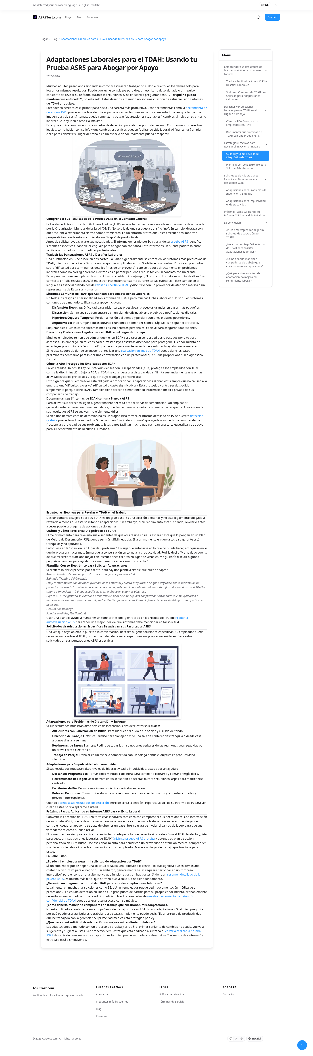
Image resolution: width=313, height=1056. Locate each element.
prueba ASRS (179, 242)
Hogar (69, 17)
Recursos (92, 17)
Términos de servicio (171, 1001)
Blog (79, 17)
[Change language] (258, 17)
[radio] (230, 1038)
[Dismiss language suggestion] (276, 5)
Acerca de (102, 994)
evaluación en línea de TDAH (140, 351)
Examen (272, 17)
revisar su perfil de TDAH (112, 285)
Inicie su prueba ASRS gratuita (134, 839)
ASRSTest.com (43, 988)
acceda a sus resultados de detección (83, 803)
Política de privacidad (172, 994)
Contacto (228, 994)
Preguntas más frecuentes (112, 1001)
